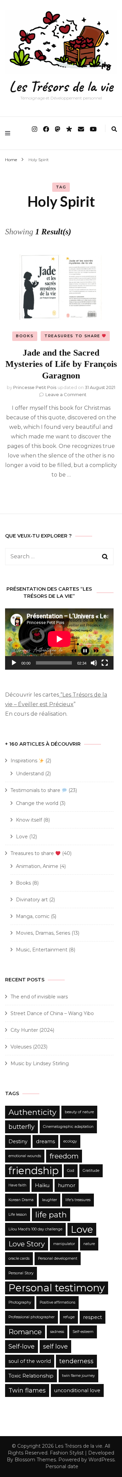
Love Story (26, 1244)
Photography (19, 1302)
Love (22, 837)
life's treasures (77, 1200)
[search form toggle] (114, 129)
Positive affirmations (57, 1302)
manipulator (64, 1244)
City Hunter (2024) (32, 1030)
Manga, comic (32, 916)
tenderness (76, 1361)
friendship (33, 1171)
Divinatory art (32, 900)
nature (89, 1244)
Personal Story (21, 1273)
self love (55, 1346)
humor (66, 1185)
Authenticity (32, 1112)
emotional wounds (24, 1156)
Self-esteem (83, 1332)
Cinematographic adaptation (68, 1126)
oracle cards (18, 1258)
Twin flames (27, 1390)
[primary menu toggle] (9, 133)
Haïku (42, 1185)
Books (25, 335)
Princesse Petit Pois (34, 387)
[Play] (14, 662)
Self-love (21, 1346)
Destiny (17, 1141)
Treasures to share (73, 335)
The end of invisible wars (39, 997)
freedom (64, 1156)
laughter (49, 1200)
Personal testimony (56, 1288)
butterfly (21, 1127)
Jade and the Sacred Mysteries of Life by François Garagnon (61, 364)
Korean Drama (21, 1200)
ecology (70, 1141)
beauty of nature (79, 1112)
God (70, 1170)
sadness (57, 1332)
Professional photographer (31, 1317)
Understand (30, 774)
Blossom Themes (35, 1460)
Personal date (61, 1466)
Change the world (37, 803)
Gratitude (91, 1170)
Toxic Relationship (31, 1376)
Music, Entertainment (41, 950)
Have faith (17, 1185)
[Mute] (93, 662)
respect (92, 1317)
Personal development (57, 1258)
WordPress (101, 1460)
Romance (25, 1331)
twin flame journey (78, 1375)
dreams (45, 1141)
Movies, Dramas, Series (43, 933)
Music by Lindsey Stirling (40, 1063)
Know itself (29, 820)
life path (51, 1214)
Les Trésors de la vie (61, 86)
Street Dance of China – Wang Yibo (52, 1013)
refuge (69, 1317)
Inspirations (25, 761)
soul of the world (29, 1361)
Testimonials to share (36, 790)
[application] (59, 639)
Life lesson (17, 1214)
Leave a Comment (65, 394)
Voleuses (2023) (29, 1047)
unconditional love (77, 1390)
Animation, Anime (37, 866)
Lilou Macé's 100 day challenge (35, 1229)
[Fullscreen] (104, 662)
